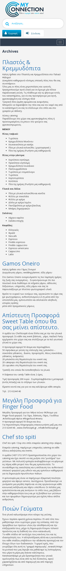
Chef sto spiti (19, 437)
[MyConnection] (23, 9)
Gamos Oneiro (21, 263)
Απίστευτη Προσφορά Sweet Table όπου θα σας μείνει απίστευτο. (31, 321)
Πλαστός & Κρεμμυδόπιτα (21, 65)
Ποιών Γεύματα (22, 508)
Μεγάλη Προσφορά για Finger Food (32, 403)
